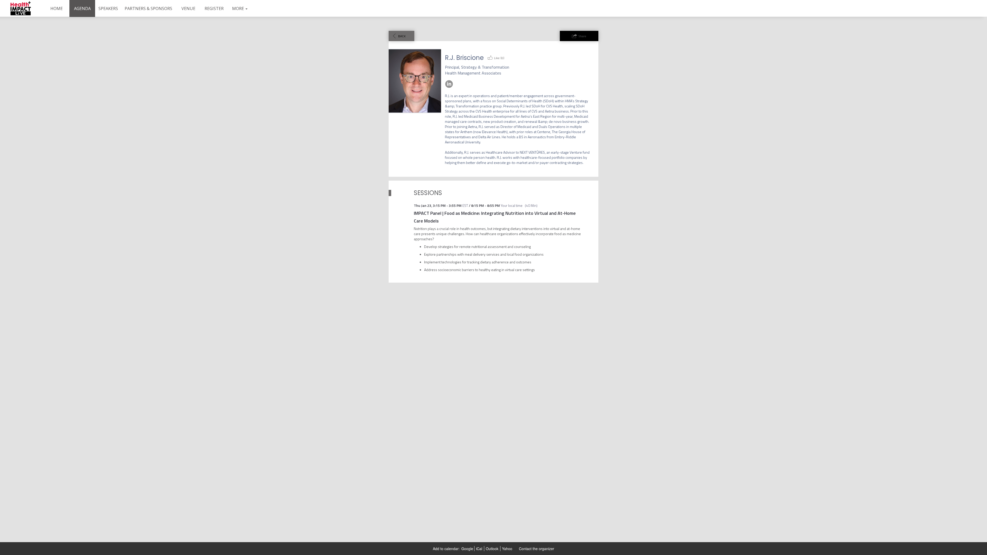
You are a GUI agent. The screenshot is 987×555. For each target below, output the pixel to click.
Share (582, 36)
